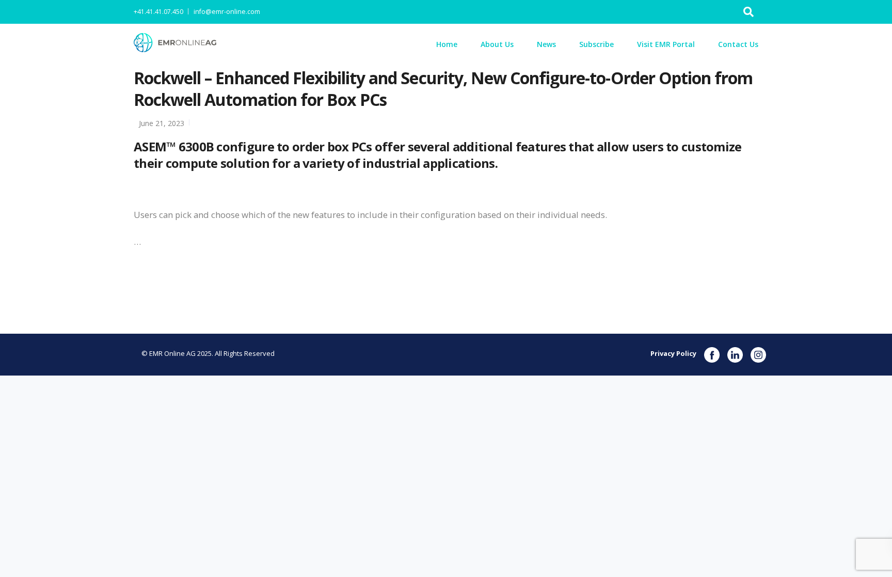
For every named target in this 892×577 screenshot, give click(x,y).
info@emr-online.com (227, 11)
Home (446, 44)
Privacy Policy (673, 353)
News (546, 44)
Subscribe (596, 44)
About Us (497, 44)
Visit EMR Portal (666, 44)
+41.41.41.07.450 (158, 11)
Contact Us (738, 44)
